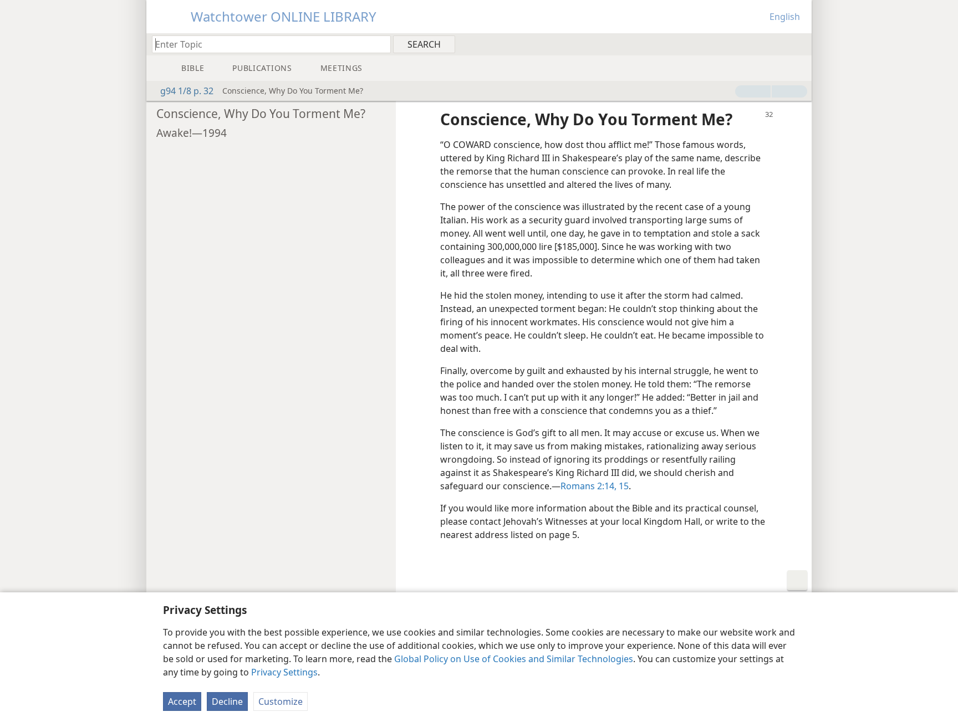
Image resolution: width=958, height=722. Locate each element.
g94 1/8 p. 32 (186, 91)
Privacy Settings (284, 672)
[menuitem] (799, 44)
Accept (182, 701)
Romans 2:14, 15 (594, 486)
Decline (227, 701)
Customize (280, 701)
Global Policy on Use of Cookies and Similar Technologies (513, 659)
